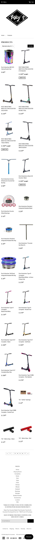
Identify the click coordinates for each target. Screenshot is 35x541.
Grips (17, 480)
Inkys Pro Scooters (10, 534)
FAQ (17, 502)
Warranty (23, 528)
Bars (17, 478)
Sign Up (31, 521)
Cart (32, 2)
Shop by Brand (17, 471)
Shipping (12, 528)
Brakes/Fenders (17, 495)
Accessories (17, 497)
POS (17, 534)
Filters (31, 46)
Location (17, 500)
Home (2, 35)
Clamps (17, 484)
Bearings (17, 491)
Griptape (17, 493)
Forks (17, 482)
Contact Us (5, 528)
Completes (17, 474)
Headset (17, 489)
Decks (17, 476)
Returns (17, 528)
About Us (29, 528)
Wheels (17, 487)
